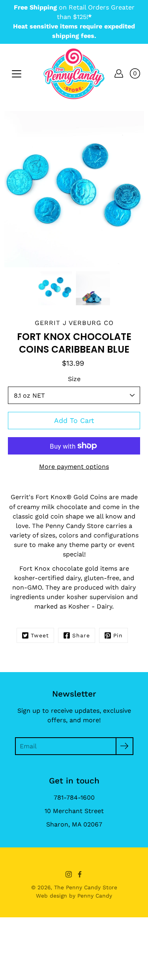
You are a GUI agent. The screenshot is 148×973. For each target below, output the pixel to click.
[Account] (118, 73)
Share (81, 635)
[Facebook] (79, 874)
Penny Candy (94, 895)
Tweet (40, 635)
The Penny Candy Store (85, 887)
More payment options (74, 466)
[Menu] (16, 74)
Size (74, 379)
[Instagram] (68, 874)
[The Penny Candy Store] (74, 73)
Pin (118, 635)
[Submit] (124, 746)
